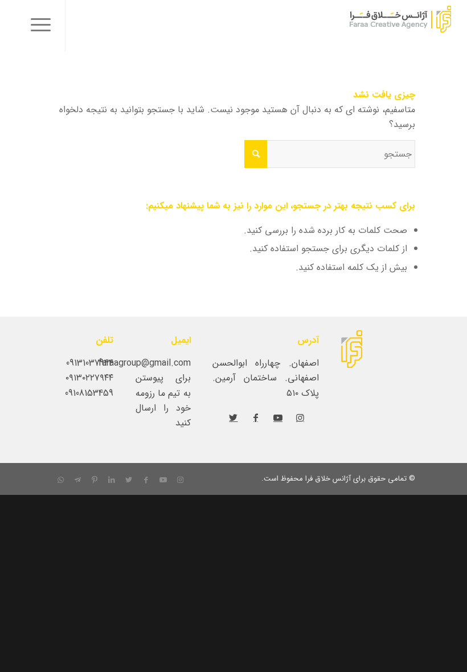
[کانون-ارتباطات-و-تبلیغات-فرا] (372, 25)
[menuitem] (37, 25)
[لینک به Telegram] (77, 480)
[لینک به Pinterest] (94, 480)
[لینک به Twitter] (233, 417)
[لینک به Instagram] (300, 417)
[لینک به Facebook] (255, 417)
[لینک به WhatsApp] (60, 480)
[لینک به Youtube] (277, 417)
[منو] (37, 25)
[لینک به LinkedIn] (111, 480)
